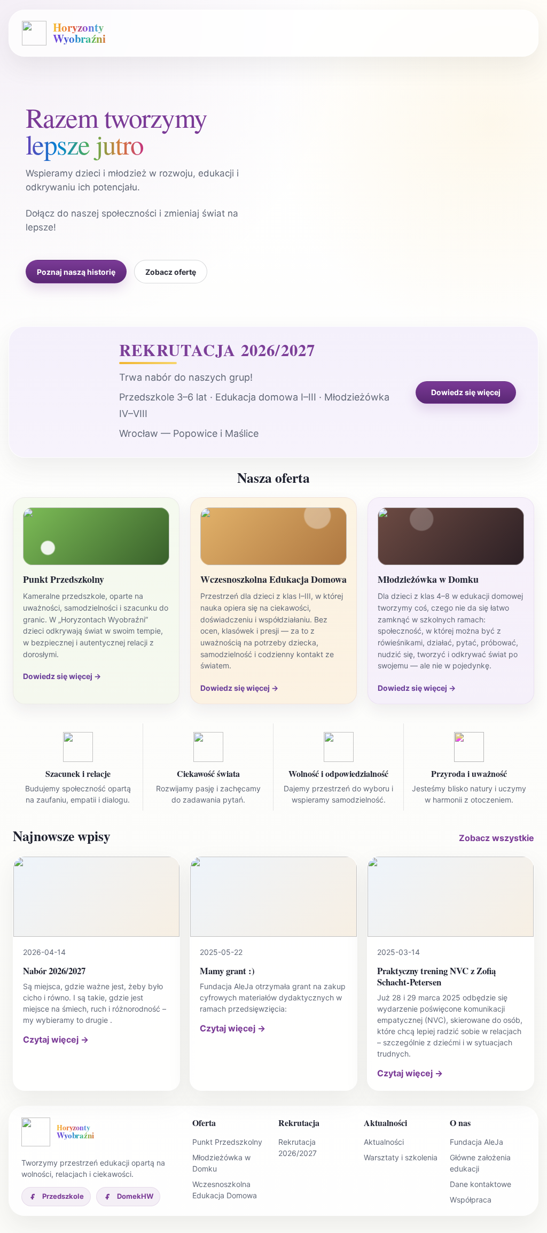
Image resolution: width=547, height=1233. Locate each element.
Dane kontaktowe (480, 1184)
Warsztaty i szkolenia (400, 1157)
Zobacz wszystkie (496, 838)
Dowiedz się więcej (466, 392)
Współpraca (470, 1199)
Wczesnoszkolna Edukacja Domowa (224, 1190)
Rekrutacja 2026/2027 (297, 1147)
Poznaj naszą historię (76, 271)
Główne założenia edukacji (480, 1163)
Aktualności (384, 1141)
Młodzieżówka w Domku (221, 1163)
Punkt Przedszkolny (227, 1141)
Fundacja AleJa (476, 1141)
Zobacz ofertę (170, 271)
